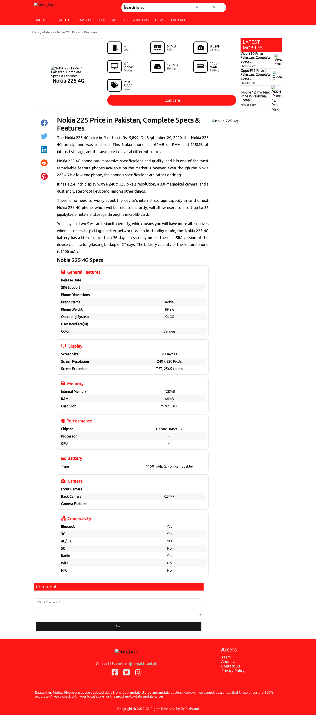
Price (35, 32)
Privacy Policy (233, 670)
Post (119, 626)
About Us (229, 661)
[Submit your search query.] (214, 7)
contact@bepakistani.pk (136, 663)
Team (226, 657)
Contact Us (230, 666)
